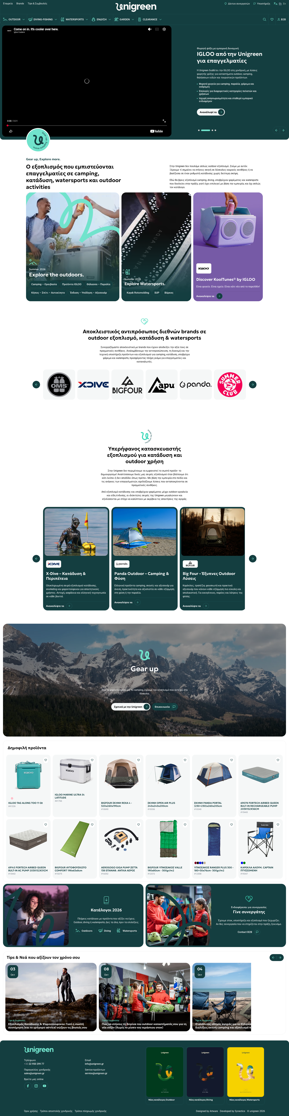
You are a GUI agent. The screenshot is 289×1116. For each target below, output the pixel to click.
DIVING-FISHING (43, 19)
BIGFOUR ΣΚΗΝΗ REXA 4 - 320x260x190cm (116, 804)
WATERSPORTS (75, 19)
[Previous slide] (277, 130)
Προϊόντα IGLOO (71, 284)
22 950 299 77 (34, 1063)
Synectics (240, 1111)
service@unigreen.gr (96, 1073)
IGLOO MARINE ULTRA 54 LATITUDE (70, 796)
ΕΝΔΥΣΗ (102, 19)
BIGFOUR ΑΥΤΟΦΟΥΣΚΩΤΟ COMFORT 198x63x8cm (70, 869)
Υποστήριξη (263, 3)
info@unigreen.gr (94, 1063)
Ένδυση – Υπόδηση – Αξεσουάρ (88, 292)
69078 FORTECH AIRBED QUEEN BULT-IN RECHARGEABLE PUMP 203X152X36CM (260, 805)
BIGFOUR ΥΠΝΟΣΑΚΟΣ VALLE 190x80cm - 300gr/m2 (165, 869)
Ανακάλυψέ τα (208, 112)
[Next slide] (282, 130)
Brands (20, 3)
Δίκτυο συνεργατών (239, 3)
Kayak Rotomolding (138, 292)
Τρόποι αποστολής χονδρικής (56, 1111)
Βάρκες (169, 292)
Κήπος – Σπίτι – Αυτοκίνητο (48, 292)
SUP (156, 292)
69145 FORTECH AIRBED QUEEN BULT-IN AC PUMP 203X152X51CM (28, 869)
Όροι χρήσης (31, 1111)
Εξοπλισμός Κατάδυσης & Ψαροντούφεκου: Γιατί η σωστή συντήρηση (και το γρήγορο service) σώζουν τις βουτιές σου (141, 1025)
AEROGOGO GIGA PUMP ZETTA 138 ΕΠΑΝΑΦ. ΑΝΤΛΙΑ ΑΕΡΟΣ (119, 869)
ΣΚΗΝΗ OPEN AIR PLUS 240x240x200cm (161, 804)
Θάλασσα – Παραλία (98, 284)
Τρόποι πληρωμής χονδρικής (91, 1111)
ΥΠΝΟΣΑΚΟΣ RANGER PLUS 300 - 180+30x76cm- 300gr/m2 (213, 869)
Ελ (280, 3)
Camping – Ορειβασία (44, 284)
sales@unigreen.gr (34, 1073)
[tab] (199, 130)
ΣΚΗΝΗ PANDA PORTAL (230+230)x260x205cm (208, 804)
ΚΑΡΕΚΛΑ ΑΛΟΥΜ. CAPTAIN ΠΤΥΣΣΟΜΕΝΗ (257, 869)
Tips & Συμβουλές (37, 3)
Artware (214, 1111)
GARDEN (125, 19)
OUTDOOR (14, 19)
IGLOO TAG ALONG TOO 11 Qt (25, 802)
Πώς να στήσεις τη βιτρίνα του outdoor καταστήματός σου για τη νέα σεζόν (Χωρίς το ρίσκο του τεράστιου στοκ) (237, 1025)
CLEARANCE (150, 19)
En (284, 3)
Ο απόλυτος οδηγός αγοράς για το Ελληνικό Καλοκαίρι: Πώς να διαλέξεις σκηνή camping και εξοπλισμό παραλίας (50, 1025)
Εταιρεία (8, 3)
